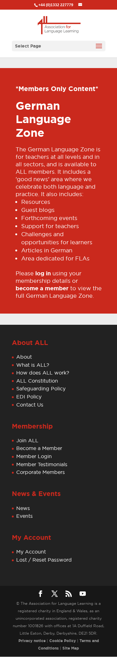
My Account (31, 552)
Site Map (70, 648)
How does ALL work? (42, 373)
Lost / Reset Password (44, 560)
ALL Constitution (37, 381)
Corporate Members (40, 472)
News (23, 508)
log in (43, 273)
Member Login (34, 456)
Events (24, 516)
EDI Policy (28, 396)
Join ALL (27, 440)
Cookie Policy (62, 640)
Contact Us (29, 405)
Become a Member (39, 448)
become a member (42, 288)
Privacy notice (32, 640)
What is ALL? (32, 365)
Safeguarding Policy (41, 388)
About (24, 357)
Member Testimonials (41, 464)
